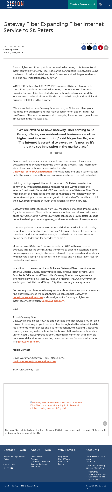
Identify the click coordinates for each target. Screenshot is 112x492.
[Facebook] (8, 467)
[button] (56, 405)
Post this (58, 153)
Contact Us (8, 464)
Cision (101, 486)
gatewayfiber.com (28, 341)
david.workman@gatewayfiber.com (34, 361)
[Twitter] (5, 467)
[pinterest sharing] (100, 48)
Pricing (61, 464)
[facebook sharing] (83, 48)
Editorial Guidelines (39, 464)
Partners (34, 459)
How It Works (64, 459)
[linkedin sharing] (94, 48)
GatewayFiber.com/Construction (32, 171)
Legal (7, 486)
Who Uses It (63, 461)
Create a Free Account (82, 4)
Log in (88, 459)
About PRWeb (37, 456)
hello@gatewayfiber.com (28, 297)
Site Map (15, 486)
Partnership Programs (40, 461)
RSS (22, 486)
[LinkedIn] (12, 467)
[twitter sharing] (89, 48)
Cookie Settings (32, 486)
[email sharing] (106, 48)
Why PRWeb (63, 456)
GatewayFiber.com (52, 301)
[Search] (108, 4)
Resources (35, 466)
